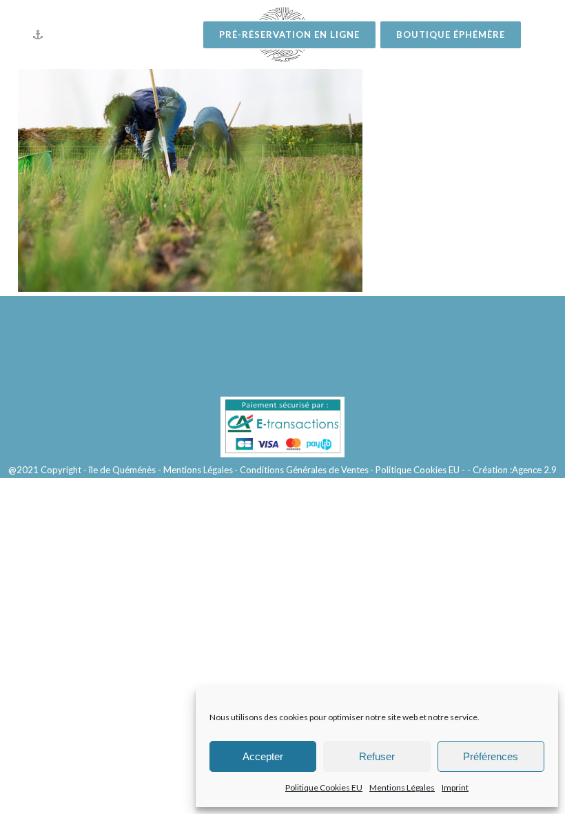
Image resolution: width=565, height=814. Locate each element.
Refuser (377, 756)
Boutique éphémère (450, 34)
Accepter (263, 756)
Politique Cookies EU (323, 787)
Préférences (490, 756)
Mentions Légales (402, 787)
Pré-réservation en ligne (289, 34)
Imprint (455, 787)
